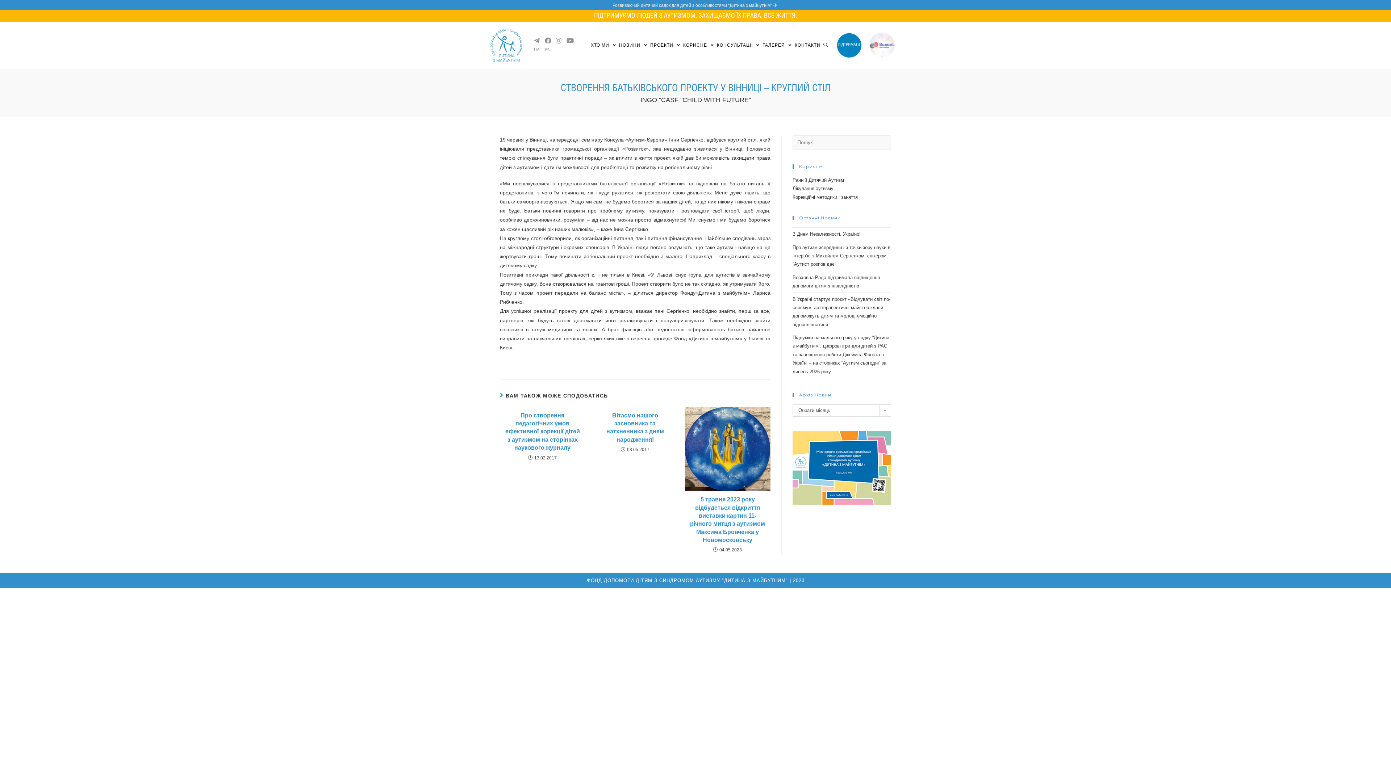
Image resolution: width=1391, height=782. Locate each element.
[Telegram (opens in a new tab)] (536, 40)
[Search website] (825, 45)
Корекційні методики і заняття (825, 197)
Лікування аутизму (813, 188)
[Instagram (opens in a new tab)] (558, 40)
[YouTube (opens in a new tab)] (569, 40)
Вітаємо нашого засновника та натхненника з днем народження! (635, 427)
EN (548, 50)
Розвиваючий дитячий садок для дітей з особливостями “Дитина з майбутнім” (693, 5)
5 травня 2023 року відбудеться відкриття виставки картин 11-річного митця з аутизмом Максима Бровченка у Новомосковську (727, 519)
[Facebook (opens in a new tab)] (547, 40)
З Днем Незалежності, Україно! (827, 234)
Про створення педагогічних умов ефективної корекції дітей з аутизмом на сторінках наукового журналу (542, 431)
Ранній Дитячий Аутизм (818, 180)
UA (536, 50)
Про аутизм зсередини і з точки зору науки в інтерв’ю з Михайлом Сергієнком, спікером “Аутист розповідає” (841, 256)
